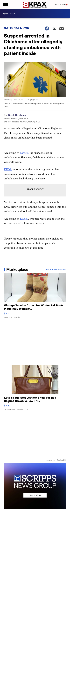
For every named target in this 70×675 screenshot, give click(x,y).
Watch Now (60, 5)
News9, (24, 153)
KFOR (8, 169)
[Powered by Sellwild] (61, 460)
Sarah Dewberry (17, 115)
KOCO (24, 219)
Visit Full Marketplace (55, 269)
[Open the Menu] (5, 4)
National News (16, 28)
